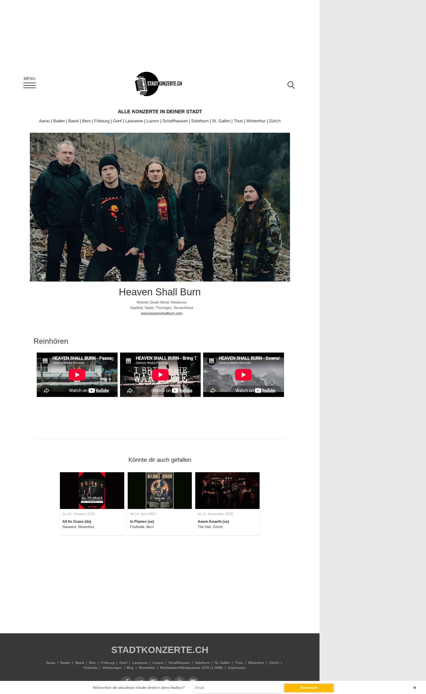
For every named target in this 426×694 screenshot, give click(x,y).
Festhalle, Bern (142, 527)
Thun (238, 121)
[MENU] (29, 85)
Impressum (236, 668)
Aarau (44, 121)
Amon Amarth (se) (213, 521)
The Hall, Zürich (210, 527)
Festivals (90, 668)
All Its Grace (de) (76, 521)
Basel (73, 121)
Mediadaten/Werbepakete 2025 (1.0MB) (191, 668)
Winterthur (256, 121)
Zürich (275, 121)
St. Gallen (221, 121)
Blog (130, 668)
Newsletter (147, 668)
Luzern (152, 121)
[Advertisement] (160, 581)
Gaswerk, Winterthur (78, 527)
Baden (59, 121)
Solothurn (200, 121)
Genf (117, 121)
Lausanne (134, 121)
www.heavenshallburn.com (161, 313)
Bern (86, 121)
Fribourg (101, 121)
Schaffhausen (175, 121)
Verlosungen (112, 668)
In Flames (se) (142, 521)
